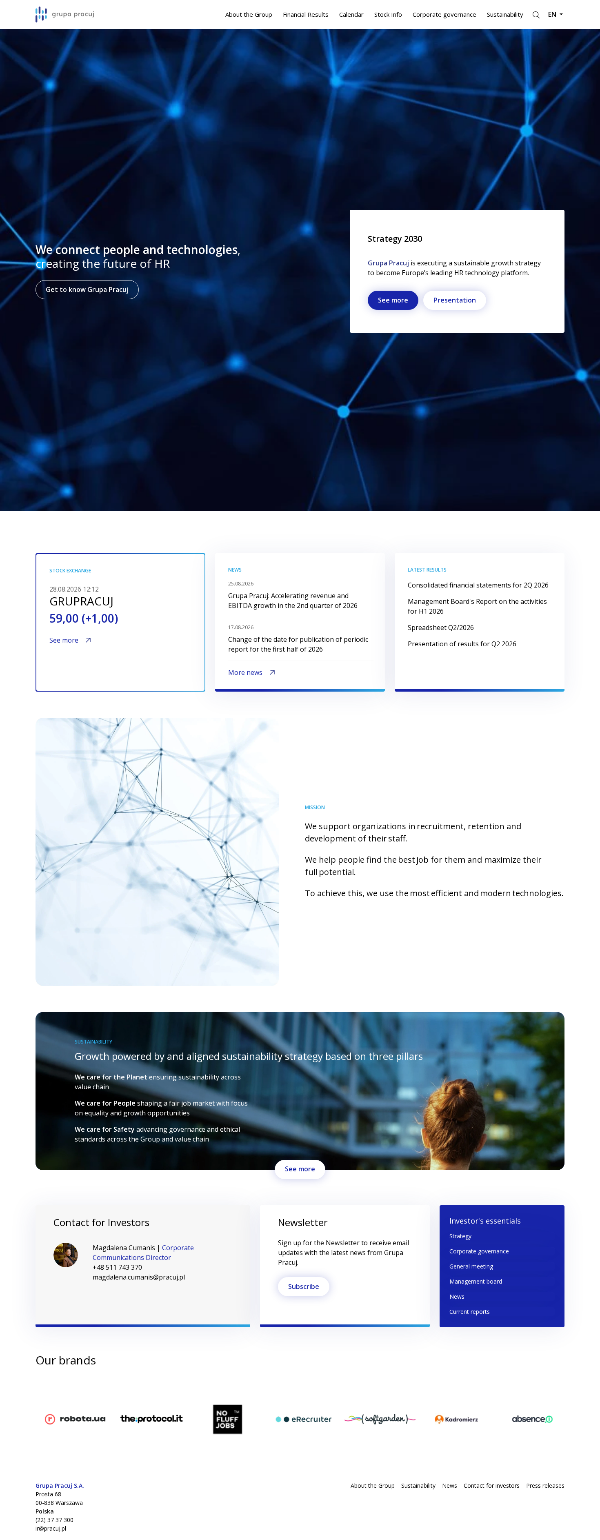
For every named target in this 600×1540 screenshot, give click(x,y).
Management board (475, 1281)
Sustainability (505, 14)
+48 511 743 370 (117, 1267)
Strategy (460, 1236)
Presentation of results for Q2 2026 (462, 643)
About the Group (248, 14)
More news (245, 672)
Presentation (454, 300)
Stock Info (388, 14)
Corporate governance (444, 14)
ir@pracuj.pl (51, 1528)
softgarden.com (441, 1388)
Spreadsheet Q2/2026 (441, 627)
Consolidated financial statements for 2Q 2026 (478, 585)
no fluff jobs (282, 1388)
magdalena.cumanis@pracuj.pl (139, 1277)
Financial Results (306, 14)
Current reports (469, 1311)
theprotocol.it (209, 1388)
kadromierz (510, 1388)
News (456, 1296)
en (553, 14)
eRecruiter (356, 1388)
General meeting (471, 1266)
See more (393, 300)
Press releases (545, 1485)
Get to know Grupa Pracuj (87, 289)
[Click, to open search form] (535, 14)
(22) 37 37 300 (54, 1520)
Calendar (351, 14)
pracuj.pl (49, 1388)
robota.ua (127, 1388)
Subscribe (303, 1286)
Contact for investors (492, 1485)
